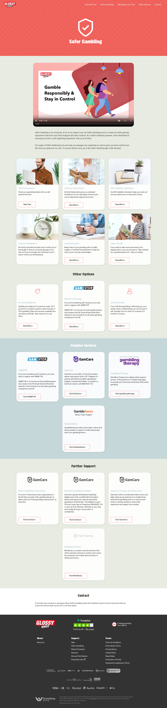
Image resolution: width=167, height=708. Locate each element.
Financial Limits (77, 660)
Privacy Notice (111, 649)
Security (74, 653)
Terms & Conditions (113, 642)
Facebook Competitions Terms (118, 663)
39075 (94, 698)
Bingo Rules (110, 656)
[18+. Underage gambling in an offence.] (121, 624)
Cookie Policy (111, 653)
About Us (40, 642)
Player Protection (78, 649)
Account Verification (79, 656)
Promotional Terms (113, 646)
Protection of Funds (113, 660)
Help (73, 642)
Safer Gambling (77, 646)
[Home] (10, 4)
